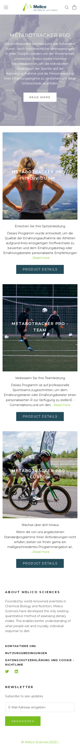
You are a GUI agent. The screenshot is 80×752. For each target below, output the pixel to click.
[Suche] (67, 7)
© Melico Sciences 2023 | (40, 742)
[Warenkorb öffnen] (74, 7)
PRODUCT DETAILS (40, 269)
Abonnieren (22, 721)
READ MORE (40, 97)
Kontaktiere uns (20, 646)
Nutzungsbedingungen (26, 653)
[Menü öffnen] (6, 7)
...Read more (40, 258)
